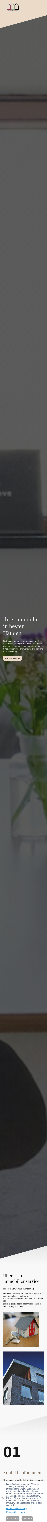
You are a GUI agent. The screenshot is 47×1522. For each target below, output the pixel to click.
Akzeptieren (12, 1518)
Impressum (11, 1512)
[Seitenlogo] (12, 7)
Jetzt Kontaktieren (12, 658)
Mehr (23, 1512)
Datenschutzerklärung (16, 1508)
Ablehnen (27, 1518)
